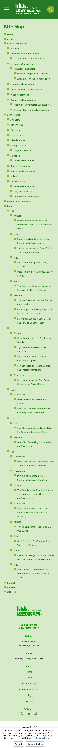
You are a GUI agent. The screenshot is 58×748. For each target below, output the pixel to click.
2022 (13, 418)
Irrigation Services (23, 150)
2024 (13, 389)
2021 (13, 452)
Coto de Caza (17, 135)
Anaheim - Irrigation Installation (33, 79)
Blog (9, 206)
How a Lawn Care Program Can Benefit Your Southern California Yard (34, 573)
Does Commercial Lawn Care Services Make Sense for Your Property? (32, 512)
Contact (11, 583)
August (17, 215)
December (19, 456)
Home (10, 34)
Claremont (15, 130)
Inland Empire (17, 140)
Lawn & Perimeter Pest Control (26, 89)
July (16, 234)
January (18, 295)
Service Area (13, 115)
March (17, 423)
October (18, 333)
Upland (14, 176)
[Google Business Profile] (35, 713)
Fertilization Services (25, 160)
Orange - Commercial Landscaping (31, 110)
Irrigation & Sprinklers (21, 64)
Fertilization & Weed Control (25, 53)
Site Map (11, 592)
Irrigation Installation (24, 68)
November (19, 471)
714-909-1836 (29, 628)
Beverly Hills (16, 125)
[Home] (28, 9)
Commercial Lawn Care (22, 84)
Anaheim (15, 119)
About (10, 39)
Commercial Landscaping (23, 100)
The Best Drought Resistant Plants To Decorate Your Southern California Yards (35, 494)
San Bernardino (18, 181)
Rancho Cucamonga (20, 166)
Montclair (15, 155)
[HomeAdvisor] (28, 713)
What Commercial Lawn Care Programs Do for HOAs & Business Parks (34, 224)
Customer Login (29, 683)
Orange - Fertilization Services (29, 58)
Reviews (11, 587)
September (20, 375)
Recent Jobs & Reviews (19, 201)
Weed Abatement (19, 94)
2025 (13, 328)
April (16, 281)
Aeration (14, 48)
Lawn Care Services (17, 43)
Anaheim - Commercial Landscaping (32, 104)
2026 (13, 211)
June (16, 550)
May (16, 257)
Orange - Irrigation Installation (32, 73)
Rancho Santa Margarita (22, 171)
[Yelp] (22, 713)
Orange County (18, 145)
